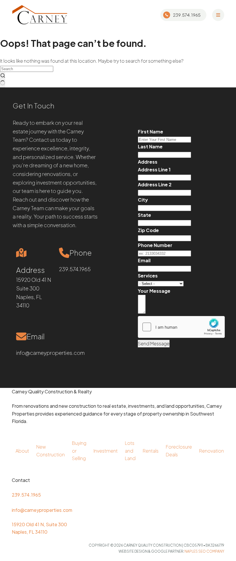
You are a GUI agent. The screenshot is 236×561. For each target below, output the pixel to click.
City (143, 200)
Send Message (154, 343)
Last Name (150, 146)
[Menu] (218, 15)
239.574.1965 (187, 15)
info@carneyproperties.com (50, 352)
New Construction (50, 450)
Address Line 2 (155, 184)
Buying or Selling (79, 450)
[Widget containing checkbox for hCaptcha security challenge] (181, 327)
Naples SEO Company (204, 551)
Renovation (211, 451)
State (144, 215)
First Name (150, 132)
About (22, 451)
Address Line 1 (154, 169)
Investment (106, 451)
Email (144, 260)
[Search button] (2, 79)
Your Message (154, 291)
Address (147, 162)
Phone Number (155, 245)
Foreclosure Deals (179, 450)
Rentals (151, 451)
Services (148, 276)
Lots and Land (130, 450)
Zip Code (148, 230)
